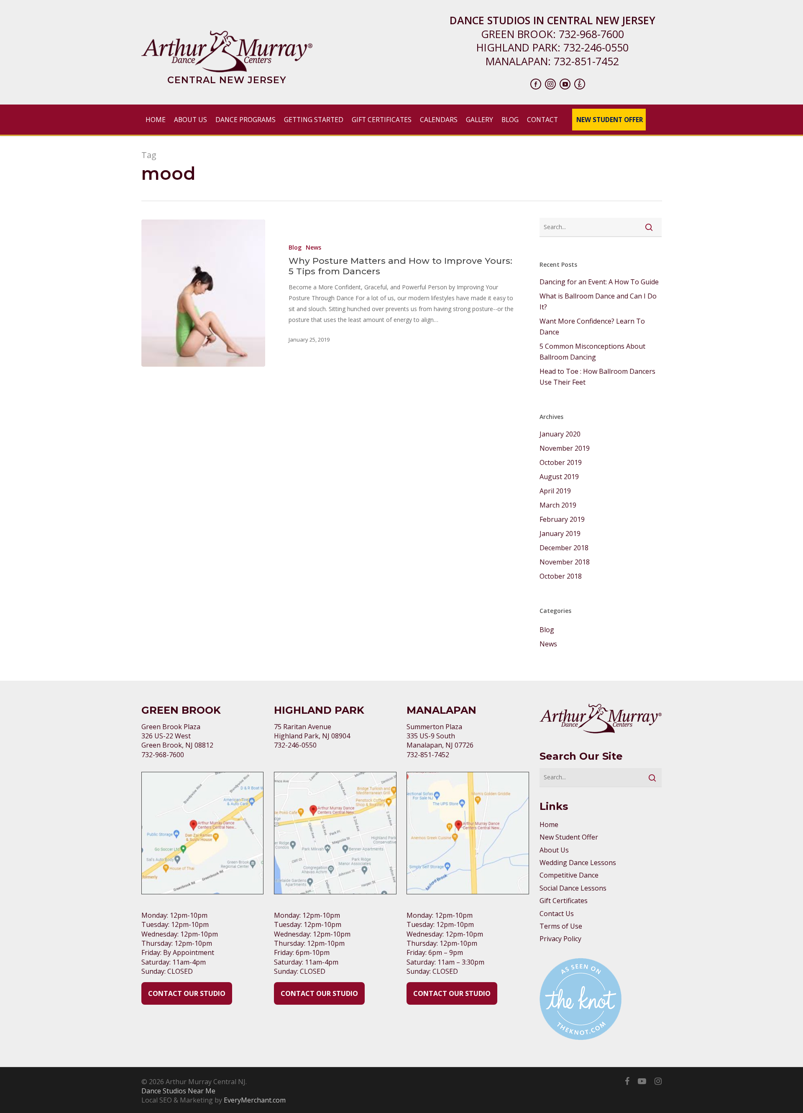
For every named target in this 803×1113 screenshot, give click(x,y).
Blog (295, 247)
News (313, 247)
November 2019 (565, 448)
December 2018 (564, 547)
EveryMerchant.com (255, 1100)
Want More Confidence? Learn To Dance (592, 327)
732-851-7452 (586, 61)
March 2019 (558, 505)
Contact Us (557, 913)
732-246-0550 (596, 47)
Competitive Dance (569, 875)
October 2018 (561, 576)
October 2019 (561, 462)
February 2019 (562, 519)
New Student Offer (569, 837)
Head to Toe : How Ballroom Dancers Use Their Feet (597, 377)
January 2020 (560, 434)
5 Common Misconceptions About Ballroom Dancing (592, 352)
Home (549, 824)
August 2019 (559, 476)
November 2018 (565, 562)
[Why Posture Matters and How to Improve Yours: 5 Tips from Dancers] (203, 293)
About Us (554, 850)
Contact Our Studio (186, 993)
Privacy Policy (560, 938)
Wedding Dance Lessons (578, 862)
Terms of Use (561, 926)
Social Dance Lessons (573, 888)
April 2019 (555, 490)
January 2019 (560, 533)
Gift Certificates (564, 900)
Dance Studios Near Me (178, 1090)
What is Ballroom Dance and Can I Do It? (598, 301)
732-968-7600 (591, 34)
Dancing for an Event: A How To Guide (599, 281)
